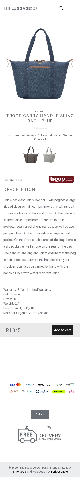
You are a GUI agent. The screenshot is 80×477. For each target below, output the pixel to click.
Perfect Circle (59, 471)
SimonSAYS (19, 471)
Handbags (40, 112)
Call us (40, 414)
